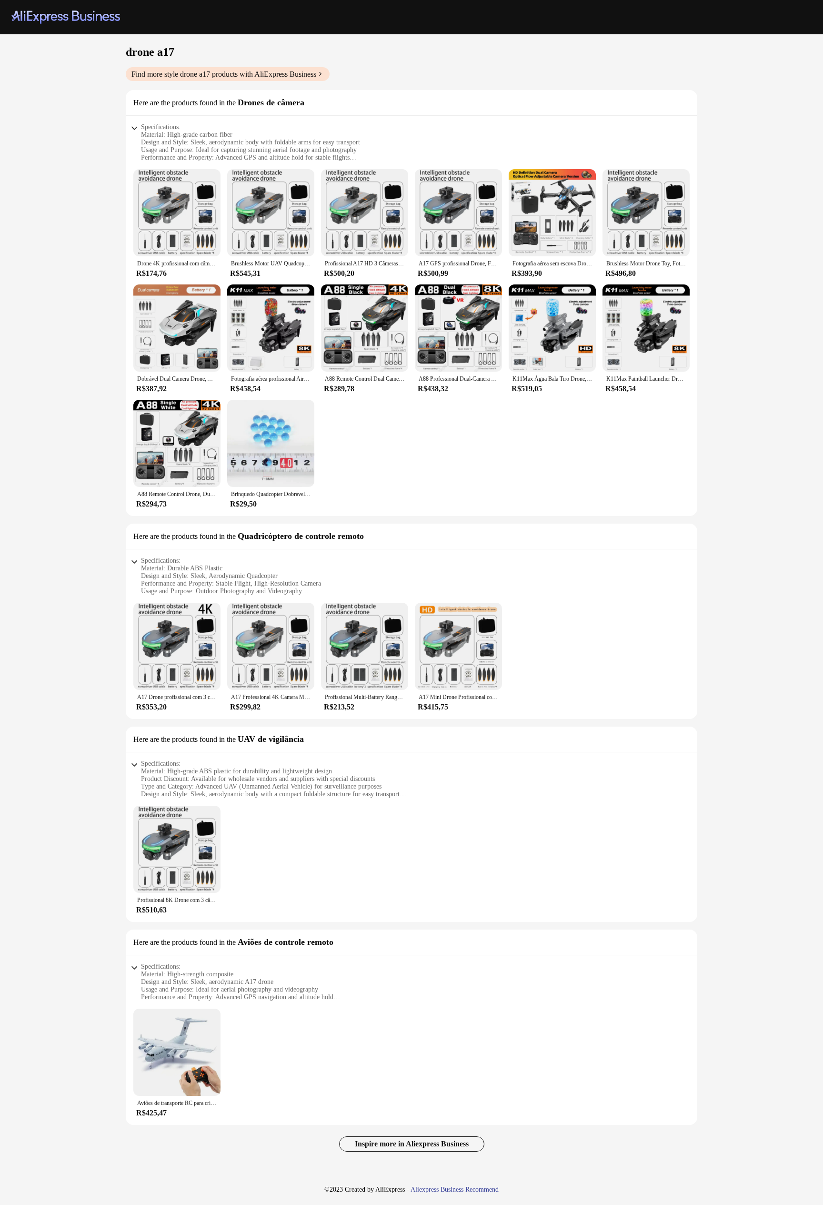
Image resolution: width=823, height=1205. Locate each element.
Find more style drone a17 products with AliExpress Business (223, 74)
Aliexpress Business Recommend (455, 1189)
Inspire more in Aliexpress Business (412, 1144)
